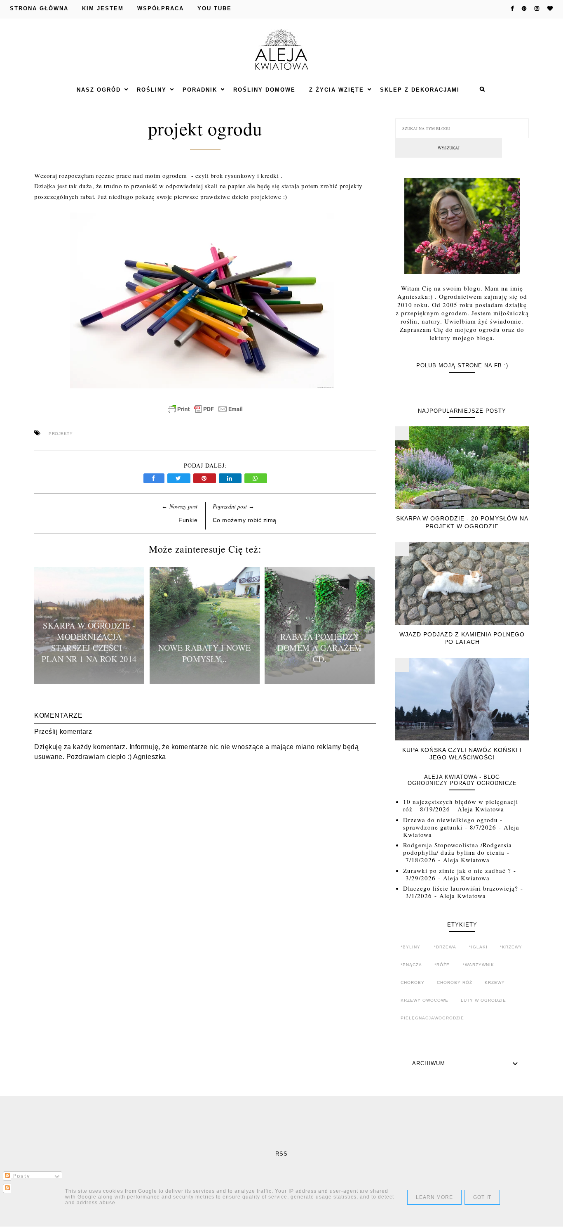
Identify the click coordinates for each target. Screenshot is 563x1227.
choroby (413, 982)
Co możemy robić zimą (245, 520)
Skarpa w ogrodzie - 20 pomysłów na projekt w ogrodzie (462, 522)
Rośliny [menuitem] (152, 90)
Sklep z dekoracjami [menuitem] (420, 90)
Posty (20, 1176)
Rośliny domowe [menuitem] (264, 90)
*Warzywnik (478, 964)
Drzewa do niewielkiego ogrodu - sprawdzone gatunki (452, 823)
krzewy (495, 982)
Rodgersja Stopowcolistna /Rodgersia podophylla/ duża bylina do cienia (457, 848)
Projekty (61, 433)
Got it (482, 1197)
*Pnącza (411, 964)
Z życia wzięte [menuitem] (336, 90)
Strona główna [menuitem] (39, 8)
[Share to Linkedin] (231, 478)
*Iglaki (478, 947)
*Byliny (410, 947)
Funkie (187, 520)
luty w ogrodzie (483, 1000)
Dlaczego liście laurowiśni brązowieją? (460, 888)
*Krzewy (511, 947)
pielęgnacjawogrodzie (432, 1018)
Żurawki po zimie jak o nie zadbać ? (457, 870)
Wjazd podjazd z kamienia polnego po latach (462, 638)
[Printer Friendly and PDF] (205, 413)
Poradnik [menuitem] (200, 90)
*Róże (442, 964)
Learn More (434, 1197)
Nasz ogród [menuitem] (99, 90)
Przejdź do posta (89, 682)
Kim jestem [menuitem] (103, 8)
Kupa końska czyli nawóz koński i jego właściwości (462, 754)
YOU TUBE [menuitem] (214, 8)
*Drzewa (445, 947)
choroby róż (454, 982)
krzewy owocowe (424, 1000)
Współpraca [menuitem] (160, 8)
